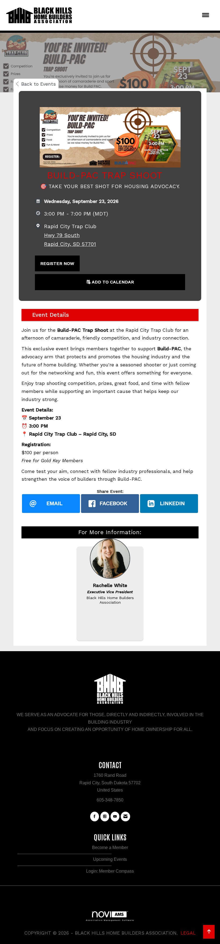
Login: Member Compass (110, 871)
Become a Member (110, 847)
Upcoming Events (110, 859)
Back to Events (38, 84)
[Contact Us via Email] (125, 816)
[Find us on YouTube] (115, 816)
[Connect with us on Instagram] (104, 816)
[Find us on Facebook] (94, 816)
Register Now (57, 263)
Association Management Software (110, 920)
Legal (188, 933)
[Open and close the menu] (144, 15)
